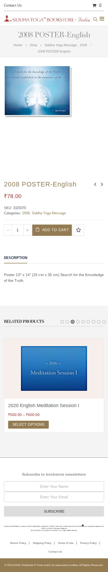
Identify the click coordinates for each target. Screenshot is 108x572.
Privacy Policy (88, 543)
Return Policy (18, 543)
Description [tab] (15, 258)
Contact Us (13, 5)
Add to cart (55, 230)
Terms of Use (66, 543)
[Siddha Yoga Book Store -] (47, 18)
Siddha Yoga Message (49, 213)
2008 (26, 213)
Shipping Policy (42, 543)
